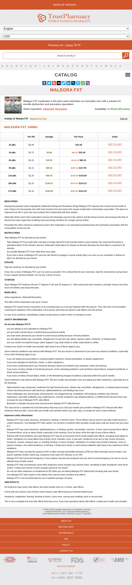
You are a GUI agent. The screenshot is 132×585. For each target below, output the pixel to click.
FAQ (66, 539)
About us (66, 521)
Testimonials (66, 533)
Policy (66, 545)
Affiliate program (66, 566)
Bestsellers (66, 527)
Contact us (66, 551)
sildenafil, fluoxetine (55, 109)
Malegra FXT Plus (38, 118)
